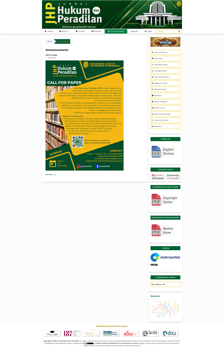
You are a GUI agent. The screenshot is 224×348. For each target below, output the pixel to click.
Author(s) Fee (159, 108)
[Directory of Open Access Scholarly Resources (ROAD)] (132, 333)
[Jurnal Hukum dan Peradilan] (165, 42)
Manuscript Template (162, 114)
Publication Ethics (161, 65)
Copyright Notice (160, 71)
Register (134, 31)
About (64, 31)
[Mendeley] (157, 175)
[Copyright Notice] (165, 200)
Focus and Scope (160, 52)
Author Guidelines (160, 102)
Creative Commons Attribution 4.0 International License (116, 343)
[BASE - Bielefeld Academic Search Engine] (92, 333)
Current (81, 31)
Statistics (158, 126)
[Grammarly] (173, 175)
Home (49, 31)
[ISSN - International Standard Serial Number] (73, 333)
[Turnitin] (173, 178)
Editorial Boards (160, 89)
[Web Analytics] (165, 265)
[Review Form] (165, 230)
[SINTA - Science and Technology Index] (171, 333)
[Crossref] (157, 178)
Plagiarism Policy (160, 83)
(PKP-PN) (94, 346)
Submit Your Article (161, 120)
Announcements (117, 31)
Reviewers (158, 96)
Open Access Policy (161, 77)
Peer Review (158, 58)
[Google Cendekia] (53, 333)
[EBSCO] (112, 333)
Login (149, 31)
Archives (97, 31)
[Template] (165, 151)
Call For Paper (51, 55)
